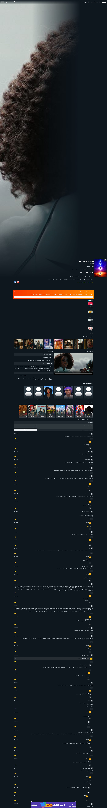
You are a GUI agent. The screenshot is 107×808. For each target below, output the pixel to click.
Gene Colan (88, 268)
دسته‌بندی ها (7, 2)
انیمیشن (92, 2)
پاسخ (91, 438)
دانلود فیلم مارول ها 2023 (86, 261)
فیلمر (92, 419)
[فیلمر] (103, 2)
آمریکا (83, 276)
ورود (2, 2)
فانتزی (90, 276)
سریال (96, 2)
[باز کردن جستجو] (14, 2)
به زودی (85, 2)
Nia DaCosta (88, 266)
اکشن (93, 276)
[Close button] (75, 801)
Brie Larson (74, 270)
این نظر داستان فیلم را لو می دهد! (84, 658)
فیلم (99, 2)
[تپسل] (31, 801)
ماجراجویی (87, 276)
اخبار (89, 2)
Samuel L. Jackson (80, 270)
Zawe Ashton (86, 270)
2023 (80, 276)
